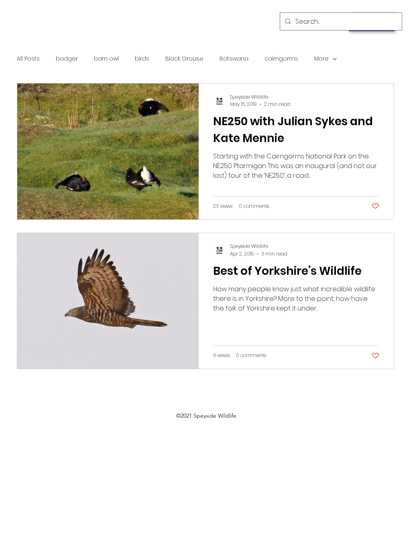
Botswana (234, 59)
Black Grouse (184, 59)
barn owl (106, 59)
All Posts (28, 59)
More (321, 59)
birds (142, 59)
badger (67, 59)
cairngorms (281, 59)
